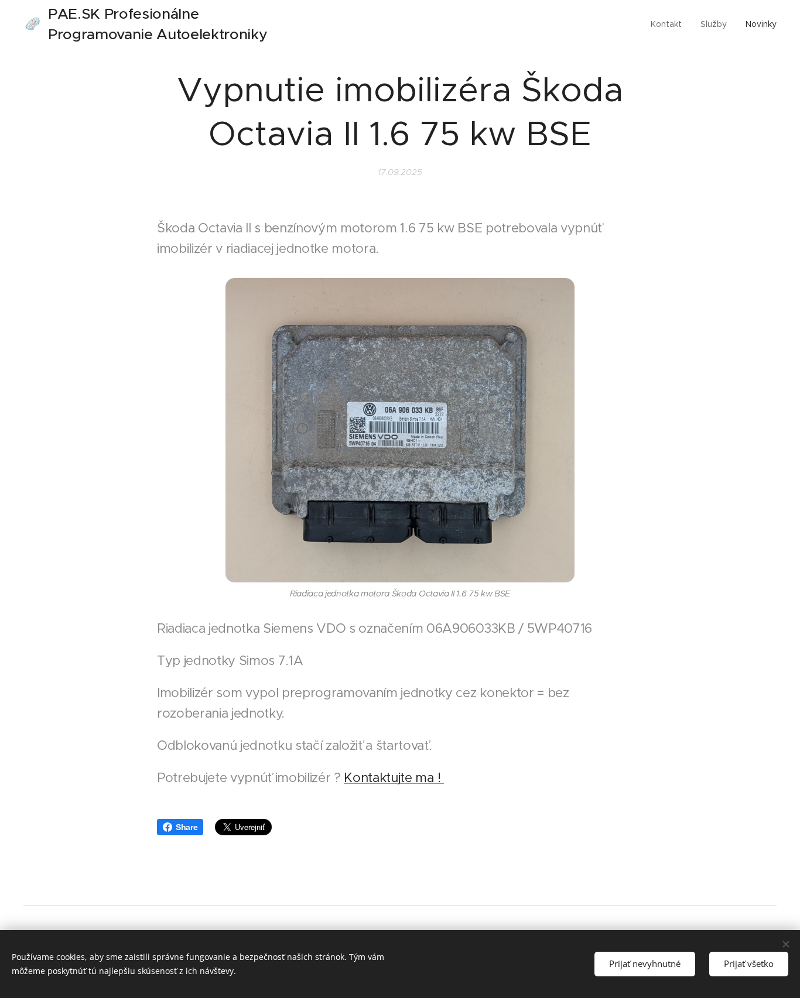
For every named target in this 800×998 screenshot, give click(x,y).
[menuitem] (669, 24)
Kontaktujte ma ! (393, 778)
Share (186, 827)
